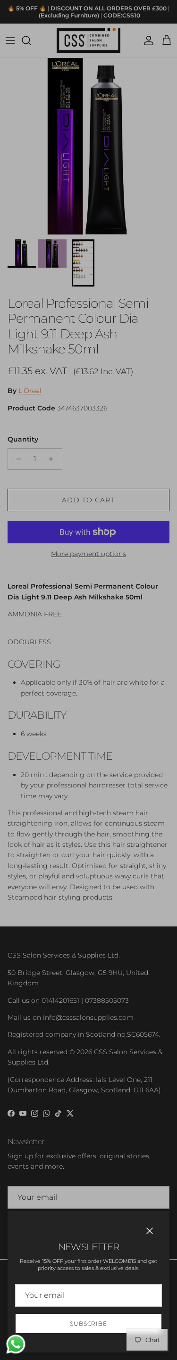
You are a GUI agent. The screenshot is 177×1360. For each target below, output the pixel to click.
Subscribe (89, 1323)
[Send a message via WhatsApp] (16, 1344)
